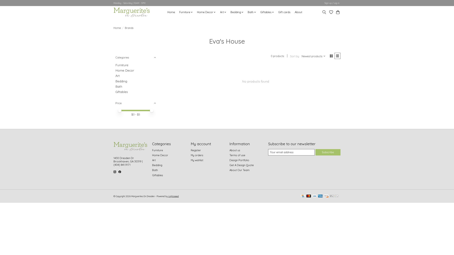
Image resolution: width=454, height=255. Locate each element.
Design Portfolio (239, 160)
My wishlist (197, 160)
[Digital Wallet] (334, 196)
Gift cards (284, 12)
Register (196, 150)
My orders (197, 155)
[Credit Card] (303, 196)
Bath (118, 86)
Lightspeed (173, 196)
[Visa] (314, 196)
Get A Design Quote (241, 165)
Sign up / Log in (331, 3)
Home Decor (124, 70)
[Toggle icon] (324, 12)
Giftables (121, 92)
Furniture (121, 65)
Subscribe (328, 152)
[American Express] (320, 196)
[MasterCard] (308, 196)
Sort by (294, 56)
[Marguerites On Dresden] (132, 12)
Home (171, 12)
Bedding (121, 81)
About (298, 12)
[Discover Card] (326, 196)
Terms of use (237, 155)
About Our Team (239, 170)
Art (117, 76)
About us (234, 150)
